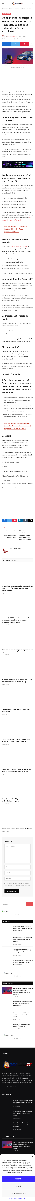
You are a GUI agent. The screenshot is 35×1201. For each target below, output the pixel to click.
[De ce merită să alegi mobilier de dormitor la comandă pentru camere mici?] (7, 1004)
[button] (32, 1157)
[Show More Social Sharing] (31, 44)
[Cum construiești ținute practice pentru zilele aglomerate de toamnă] (17, 638)
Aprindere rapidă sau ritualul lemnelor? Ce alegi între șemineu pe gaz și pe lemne (16, 770)
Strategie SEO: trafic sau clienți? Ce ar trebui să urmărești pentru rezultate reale (23, 962)
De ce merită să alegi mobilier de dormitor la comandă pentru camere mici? (22, 1004)
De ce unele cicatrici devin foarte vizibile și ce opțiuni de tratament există (22, 1015)
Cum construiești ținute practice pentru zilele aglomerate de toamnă (17, 651)
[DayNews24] (17, 3)
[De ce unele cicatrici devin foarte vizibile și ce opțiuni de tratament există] (7, 1015)
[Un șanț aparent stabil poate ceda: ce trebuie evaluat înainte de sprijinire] (17, 787)
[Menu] (3, 3)
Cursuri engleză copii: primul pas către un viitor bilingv (16, 710)
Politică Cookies (13, 1198)
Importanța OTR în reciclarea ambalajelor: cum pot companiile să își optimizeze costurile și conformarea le (16, 620)
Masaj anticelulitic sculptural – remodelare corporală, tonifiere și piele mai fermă (9, 534)
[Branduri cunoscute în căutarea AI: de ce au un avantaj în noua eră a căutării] (7, 940)
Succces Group (12, 36)
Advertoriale (6, 13)
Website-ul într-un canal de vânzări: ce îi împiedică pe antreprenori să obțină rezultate (23, 928)
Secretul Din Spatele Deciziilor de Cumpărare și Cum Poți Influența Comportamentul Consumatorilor (17, 588)
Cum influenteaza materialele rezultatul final (17, 829)
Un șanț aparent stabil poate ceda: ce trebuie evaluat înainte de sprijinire (17, 800)
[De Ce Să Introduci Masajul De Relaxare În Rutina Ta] (7, 1026)
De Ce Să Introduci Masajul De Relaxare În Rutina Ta (21, 1025)
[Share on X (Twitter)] (15, 44)
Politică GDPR (21, 1198)
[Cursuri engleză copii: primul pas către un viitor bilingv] (17, 697)
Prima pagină (5, 8)
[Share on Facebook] (6, 44)
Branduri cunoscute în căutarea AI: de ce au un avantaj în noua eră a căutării (22, 940)
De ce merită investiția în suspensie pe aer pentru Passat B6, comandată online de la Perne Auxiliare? (23, 991)
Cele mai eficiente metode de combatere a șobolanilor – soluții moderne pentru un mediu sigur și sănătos (26, 535)
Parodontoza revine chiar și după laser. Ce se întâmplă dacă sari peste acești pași (17, 681)
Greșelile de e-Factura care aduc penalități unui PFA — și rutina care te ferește (16, 740)
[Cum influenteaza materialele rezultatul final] (17, 816)
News (10, 8)
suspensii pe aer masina (19, 246)
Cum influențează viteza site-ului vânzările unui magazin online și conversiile (22, 951)
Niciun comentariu (8, 39)
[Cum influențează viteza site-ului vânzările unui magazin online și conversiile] (7, 951)
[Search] (32, 3)
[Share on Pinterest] (24, 44)
